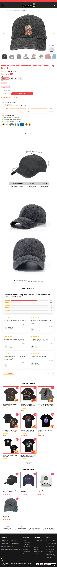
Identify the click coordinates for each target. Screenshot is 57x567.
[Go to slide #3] (19, 56)
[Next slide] (53, 32)
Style (2, 80)
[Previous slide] (3, 32)
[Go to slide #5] (33, 56)
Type (2, 76)
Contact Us (36, 549)
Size (2, 85)
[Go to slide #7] (47, 56)
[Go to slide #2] (11, 56)
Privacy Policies (26, 544)
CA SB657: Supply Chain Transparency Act (27, 551)
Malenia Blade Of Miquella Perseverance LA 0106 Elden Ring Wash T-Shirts (28, 406)
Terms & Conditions (27, 542)
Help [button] (54, 565)
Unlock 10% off (3, 561)
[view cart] (54, 5)
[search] (52, 5)
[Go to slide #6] (40, 56)
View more (28, 463)
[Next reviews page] (53, 373)
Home (2, 10)
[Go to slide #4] (26, 56)
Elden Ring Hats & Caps (21, 10)
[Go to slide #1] (4, 56)
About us (24, 540)
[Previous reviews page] (46, 373)
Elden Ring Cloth (10, 10)
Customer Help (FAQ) (39, 551)
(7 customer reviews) (11, 71)
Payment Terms (37, 544)
